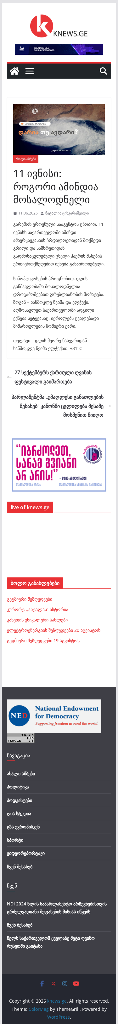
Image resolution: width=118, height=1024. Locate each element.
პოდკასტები (19, 800)
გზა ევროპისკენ (23, 827)
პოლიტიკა (18, 787)
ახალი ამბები (26, 159)
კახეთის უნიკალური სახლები (37, 620)
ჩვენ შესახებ (19, 867)
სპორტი (15, 840)
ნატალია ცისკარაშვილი (67, 213)
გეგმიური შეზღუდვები (29, 599)
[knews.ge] (14, 71)
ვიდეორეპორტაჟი (26, 853)
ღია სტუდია (19, 813)
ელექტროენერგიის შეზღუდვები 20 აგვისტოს (53, 630)
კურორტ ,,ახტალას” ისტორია (37, 609)
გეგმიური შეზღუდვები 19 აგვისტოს (43, 640)
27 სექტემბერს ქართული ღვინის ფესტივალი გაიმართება (53, 377)
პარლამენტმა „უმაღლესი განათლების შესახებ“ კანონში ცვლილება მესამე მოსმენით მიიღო (58, 406)
